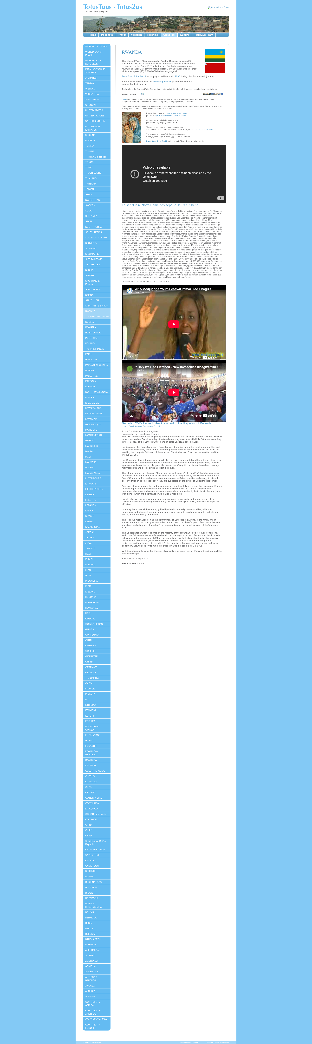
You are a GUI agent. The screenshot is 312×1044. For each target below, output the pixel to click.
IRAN (88, 575)
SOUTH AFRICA (93, 232)
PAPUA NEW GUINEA (96, 365)
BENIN (88, 923)
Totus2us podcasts (161, 81)
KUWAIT (89, 516)
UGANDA (90, 140)
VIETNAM (90, 88)
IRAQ (88, 570)
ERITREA (90, 721)
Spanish (157, 426)
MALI (88, 456)
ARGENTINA (91, 971)
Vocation (136, 34)
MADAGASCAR (93, 473)
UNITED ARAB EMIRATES (92, 128)
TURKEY (89, 146)
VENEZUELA (92, 94)
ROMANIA (90, 327)
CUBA (88, 787)
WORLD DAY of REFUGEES (93, 62)
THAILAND (91, 178)
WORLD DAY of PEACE (93, 53)
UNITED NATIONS (94, 115)
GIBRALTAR (91, 656)
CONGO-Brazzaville (95, 814)
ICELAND (90, 591)
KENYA (89, 521)
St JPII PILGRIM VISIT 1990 (98, 316)
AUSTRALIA (91, 961)
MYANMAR (91, 419)
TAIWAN (89, 189)
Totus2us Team (203, 34)
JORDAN (90, 532)
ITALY (88, 554)
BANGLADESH (93, 939)
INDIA (88, 586)
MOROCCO (91, 429)
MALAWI (89, 467)
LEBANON (90, 505)
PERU (88, 354)
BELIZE (89, 928)
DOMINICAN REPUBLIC (91, 753)
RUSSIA (89, 322)
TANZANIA (90, 183)
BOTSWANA (91, 898)
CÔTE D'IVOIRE (93, 797)
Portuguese (147, 426)
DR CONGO (91, 808)
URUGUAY (90, 105)
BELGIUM (90, 934)
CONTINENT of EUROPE (93, 1026)
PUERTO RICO (93, 332)
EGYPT (89, 740)
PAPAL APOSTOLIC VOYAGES (95, 71)
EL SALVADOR (92, 735)
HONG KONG (92, 602)
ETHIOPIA (90, 705)
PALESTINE (91, 376)
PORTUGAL (91, 338)
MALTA (89, 451)
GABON (89, 683)
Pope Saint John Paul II (134, 76)
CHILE (88, 830)
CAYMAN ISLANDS (95, 849)
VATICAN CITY (93, 99)
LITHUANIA (91, 483)
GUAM (88, 640)
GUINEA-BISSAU (94, 624)
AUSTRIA (90, 955)
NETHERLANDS (93, 413)
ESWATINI (90, 710)
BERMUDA (91, 917)
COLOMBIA (91, 819)
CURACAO (91, 781)
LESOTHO (90, 500)
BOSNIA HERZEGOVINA (93, 905)
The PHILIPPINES (94, 349)
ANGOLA (90, 985)
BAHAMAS (90, 944)
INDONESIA (91, 580)
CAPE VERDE (92, 855)
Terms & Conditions (222, 1042)
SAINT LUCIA (92, 300)
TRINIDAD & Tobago (95, 156)
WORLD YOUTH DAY (96, 46)
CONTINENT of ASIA (96, 1019)
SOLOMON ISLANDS (96, 237)
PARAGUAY (91, 359)
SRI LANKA (91, 216)
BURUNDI (90, 871)
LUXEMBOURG (93, 478)
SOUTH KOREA (93, 227)
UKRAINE (90, 135)
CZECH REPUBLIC (95, 771)
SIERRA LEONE (93, 259)
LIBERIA (89, 494)
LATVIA (89, 510)
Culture (184, 34)
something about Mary (177, 113)
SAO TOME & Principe (92, 282)
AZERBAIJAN (92, 950)
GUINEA (89, 629)
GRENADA (90, 645)
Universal (169, 34)
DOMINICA (91, 760)
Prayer (122, 34)
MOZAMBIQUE (93, 424)
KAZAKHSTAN (92, 527)
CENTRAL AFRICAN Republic (95, 843)
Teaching (152, 34)
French (131, 426)
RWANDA (90, 311)
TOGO (88, 167)
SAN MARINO (92, 289)
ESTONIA (90, 715)
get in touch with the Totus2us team (171, 116)
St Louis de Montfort (204, 129)
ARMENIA (90, 966)
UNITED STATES (94, 110)
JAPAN (88, 543)
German (138, 426)
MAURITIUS (91, 446)
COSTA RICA (92, 803)
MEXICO (89, 440)
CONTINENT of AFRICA (93, 1003)
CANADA (90, 860)
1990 (177, 76)
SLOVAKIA (90, 248)
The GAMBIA (92, 678)
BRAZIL (89, 892)
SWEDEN (90, 205)
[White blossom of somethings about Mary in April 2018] (213, 96)
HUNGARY (91, 597)
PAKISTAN (90, 381)
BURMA (89, 876)
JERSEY (89, 537)
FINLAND (90, 694)
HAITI (88, 613)
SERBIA (89, 270)
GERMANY (91, 667)
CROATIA (90, 792)
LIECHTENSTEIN (94, 489)
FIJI (87, 699)
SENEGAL (90, 275)
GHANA (89, 661)
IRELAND (90, 564)
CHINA (88, 824)
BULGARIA (91, 887)
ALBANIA (90, 996)
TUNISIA (89, 151)
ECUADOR (91, 746)
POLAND (90, 343)
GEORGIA (90, 672)
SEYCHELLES (92, 264)
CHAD (88, 835)
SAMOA (89, 295)
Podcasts (107, 34)
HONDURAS (91, 607)
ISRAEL (89, 559)
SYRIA (88, 194)
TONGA (89, 162)
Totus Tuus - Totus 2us (112, 7)
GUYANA (90, 618)
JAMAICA (90, 548)
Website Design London (189, 1042)
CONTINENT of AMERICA (93, 1012)
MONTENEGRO (93, 435)
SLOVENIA (91, 243)
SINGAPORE (92, 254)
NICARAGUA (92, 402)
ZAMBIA (89, 83)
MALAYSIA (90, 462)
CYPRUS (90, 776)
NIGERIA (90, 397)
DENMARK (91, 765)
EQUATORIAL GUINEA (92, 728)
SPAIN (88, 221)
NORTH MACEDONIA (96, 392)
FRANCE (90, 688)
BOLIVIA (89, 912)
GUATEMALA (92, 634)
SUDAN (89, 210)
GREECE (90, 651)
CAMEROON (92, 866)
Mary (125, 99)
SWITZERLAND (93, 200)
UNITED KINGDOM (95, 121)
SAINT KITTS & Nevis (96, 305)
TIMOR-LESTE (93, 173)
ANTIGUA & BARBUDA (91, 979)
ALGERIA (90, 991)
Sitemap (210, 1042)
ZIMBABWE (91, 78)
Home (92, 34)
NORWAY (90, 386)
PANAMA (90, 370)
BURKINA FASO (93, 882)
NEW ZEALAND (93, 408)
